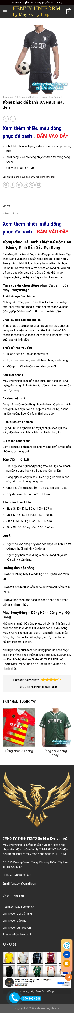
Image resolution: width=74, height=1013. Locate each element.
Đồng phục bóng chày (55, 753)
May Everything (60, 654)
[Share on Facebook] (12, 185)
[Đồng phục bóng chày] (55, 727)
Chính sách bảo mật (15, 920)
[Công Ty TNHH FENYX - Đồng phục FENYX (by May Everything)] (37, 11)
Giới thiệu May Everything (18, 907)
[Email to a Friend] (25, 185)
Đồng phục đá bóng (19, 751)
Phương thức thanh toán (17, 934)
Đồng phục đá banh (52, 96)
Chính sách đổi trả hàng (17, 913)
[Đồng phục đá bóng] (19, 727)
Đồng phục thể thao (27, 96)
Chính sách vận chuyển (17, 927)
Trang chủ (8, 96)
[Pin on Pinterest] (32, 185)
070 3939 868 (32, 998)
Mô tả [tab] (6, 206)
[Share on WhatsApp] (6, 185)
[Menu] (5, 11)
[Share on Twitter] (19, 185)
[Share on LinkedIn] (38, 185)
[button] (43, 680)
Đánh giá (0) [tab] (10, 213)
